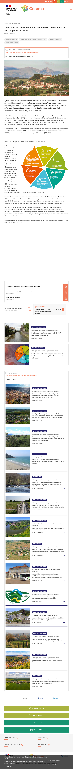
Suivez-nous (38, 729)
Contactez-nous (38, 715)
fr (65, 1)
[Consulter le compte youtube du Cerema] (51, 1)
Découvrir (58, 309)
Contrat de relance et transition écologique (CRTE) (33, 39)
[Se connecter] (62, 1)
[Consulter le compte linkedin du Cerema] (46, 1)
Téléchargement (65, 287)
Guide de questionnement (13, 297)
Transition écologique (11, 39)
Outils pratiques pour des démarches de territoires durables (43, 311)
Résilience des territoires (12, 42)
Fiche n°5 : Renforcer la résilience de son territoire (19, 292)
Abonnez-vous (38, 722)
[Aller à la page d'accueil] (31, 9)
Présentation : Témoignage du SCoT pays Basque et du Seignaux (23, 286)
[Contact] (58, 1)
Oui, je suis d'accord (54, 760)
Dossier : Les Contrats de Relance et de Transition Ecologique (22, 52)
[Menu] (71, 10)
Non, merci (52, 764)
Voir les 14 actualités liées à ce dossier (21, 56)
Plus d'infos (10, 766)
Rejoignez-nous (38, 708)
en (67, 1)
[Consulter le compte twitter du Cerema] (48, 1)
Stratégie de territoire (55, 39)
